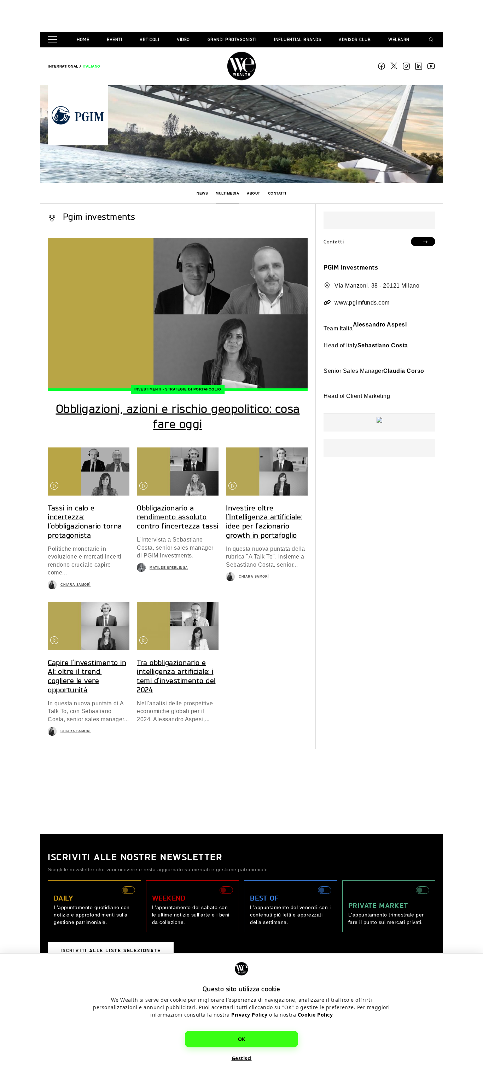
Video (183, 39)
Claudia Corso (403, 371)
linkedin (418, 66)
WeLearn (398, 39)
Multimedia (227, 193)
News (202, 193)
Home (83, 39)
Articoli (149, 39)
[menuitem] (63, 66)
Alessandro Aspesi (380, 325)
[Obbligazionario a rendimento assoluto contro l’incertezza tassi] (178, 471)
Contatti (277, 193)
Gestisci (242, 1057)
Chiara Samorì (75, 584)
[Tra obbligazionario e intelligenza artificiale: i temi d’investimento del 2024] (178, 626)
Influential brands (297, 39)
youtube (431, 66)
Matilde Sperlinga (169, 567)
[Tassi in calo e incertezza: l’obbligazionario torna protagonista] (88, 471)
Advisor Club (355, 39)
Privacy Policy (249, 1014)
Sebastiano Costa (382, 345)
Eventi (114, 39)
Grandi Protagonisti (232, 39)
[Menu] (54, 39)
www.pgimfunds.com (362, 303)
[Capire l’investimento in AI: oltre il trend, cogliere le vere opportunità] (88, 626)
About (253, 193)
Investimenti (148, 389)
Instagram (406, 66)
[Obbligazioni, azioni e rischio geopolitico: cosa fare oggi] (178, 314)
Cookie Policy (315, 1014)
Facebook (381, 66)
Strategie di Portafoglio (193, 389)
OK (241, 1038)
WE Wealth (241, 66)
